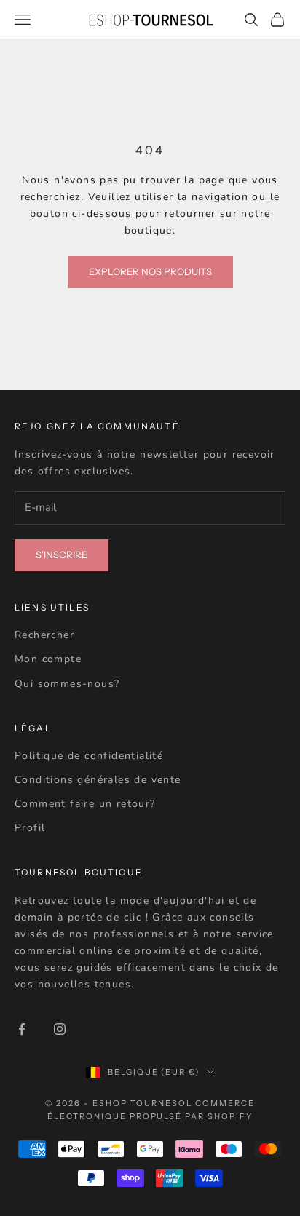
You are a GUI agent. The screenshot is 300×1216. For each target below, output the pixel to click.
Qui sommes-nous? (67, 684)
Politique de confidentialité (89, 756)
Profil (30, 828)
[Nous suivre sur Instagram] (59, 1029)
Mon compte (48, 659)
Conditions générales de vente (98, 780)
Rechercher (44, 635)
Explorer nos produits (150, 271)
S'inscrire (61, 554)
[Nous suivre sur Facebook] (22, 1029)
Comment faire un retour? (85, 804)
